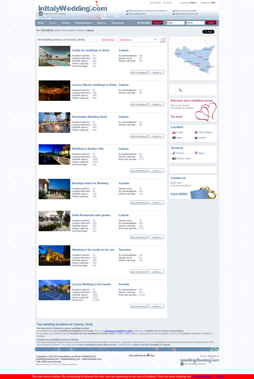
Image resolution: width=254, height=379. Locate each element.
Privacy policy (202, 376)
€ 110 (142, 295)
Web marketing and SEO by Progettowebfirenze (56, 364)
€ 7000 (96, 300)
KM (213, 2)
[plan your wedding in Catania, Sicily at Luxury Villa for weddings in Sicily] (54, 100)
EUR (193, 2)
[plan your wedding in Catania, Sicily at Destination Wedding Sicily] (54, 132)
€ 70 (141, 159)
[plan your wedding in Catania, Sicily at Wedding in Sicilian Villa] (54, 164)
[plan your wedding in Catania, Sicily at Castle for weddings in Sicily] (54, 65)
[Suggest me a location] (162, 39)
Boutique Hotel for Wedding (90, 183)
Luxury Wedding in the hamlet (91, 284)
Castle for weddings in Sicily (90, 50)
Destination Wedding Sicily (89, 116)
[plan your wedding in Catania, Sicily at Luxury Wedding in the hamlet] (54, 299)
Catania (123, 50)
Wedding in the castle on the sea (93, 249)
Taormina (125, 249)
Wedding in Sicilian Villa (87, 148)
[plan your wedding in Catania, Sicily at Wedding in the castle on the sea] (54, 265)
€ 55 (141, 228)
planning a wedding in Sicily (119, 331)
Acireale (124, 183)
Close (220, 376)
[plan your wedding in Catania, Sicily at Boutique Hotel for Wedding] (54, 198)
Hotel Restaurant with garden (91, 215)
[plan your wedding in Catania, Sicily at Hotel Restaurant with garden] (54, 230)
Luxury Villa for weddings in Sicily (94, 84)
